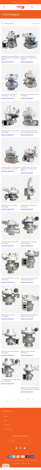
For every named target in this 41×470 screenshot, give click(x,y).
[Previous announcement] (3, 2)
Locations (7, 425)
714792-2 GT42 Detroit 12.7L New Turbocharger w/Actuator (29, 278)
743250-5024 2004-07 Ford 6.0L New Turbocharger (29, 242)
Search (6, 416)
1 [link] (7, 400)
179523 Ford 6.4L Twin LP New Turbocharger (29, 206)
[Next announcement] (37, 2)
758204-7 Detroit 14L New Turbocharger (8, 315)
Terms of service (26, 463)
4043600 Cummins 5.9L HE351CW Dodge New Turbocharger (29, 315)
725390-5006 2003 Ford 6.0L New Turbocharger (10, 242)
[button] (4, 7)
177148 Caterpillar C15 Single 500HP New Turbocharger (10, 380)
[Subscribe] (30, 441)
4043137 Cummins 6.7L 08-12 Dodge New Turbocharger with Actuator (10, 168)
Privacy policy (16, 463)
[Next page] (33, 400)
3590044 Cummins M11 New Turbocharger (28, 352)
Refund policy (34, 460)
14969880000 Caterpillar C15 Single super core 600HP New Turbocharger (30, 388)
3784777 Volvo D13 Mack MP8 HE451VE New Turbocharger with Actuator (29, 58)
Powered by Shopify (24, 460)
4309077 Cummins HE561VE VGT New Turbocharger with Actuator (29, 131)
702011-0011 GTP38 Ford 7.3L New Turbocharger (10, 278)
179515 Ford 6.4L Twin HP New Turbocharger (9, 206)
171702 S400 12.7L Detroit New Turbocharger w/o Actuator (9, 95)
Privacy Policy (8, 429)
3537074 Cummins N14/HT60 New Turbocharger (10, 352)
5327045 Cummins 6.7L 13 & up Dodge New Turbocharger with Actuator (29, 169)
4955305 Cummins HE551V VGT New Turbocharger (10, 131)
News (5, 420)
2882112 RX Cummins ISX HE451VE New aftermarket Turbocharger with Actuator (10, 58)
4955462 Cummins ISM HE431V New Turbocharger (30, 95)
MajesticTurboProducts (13, 460)
